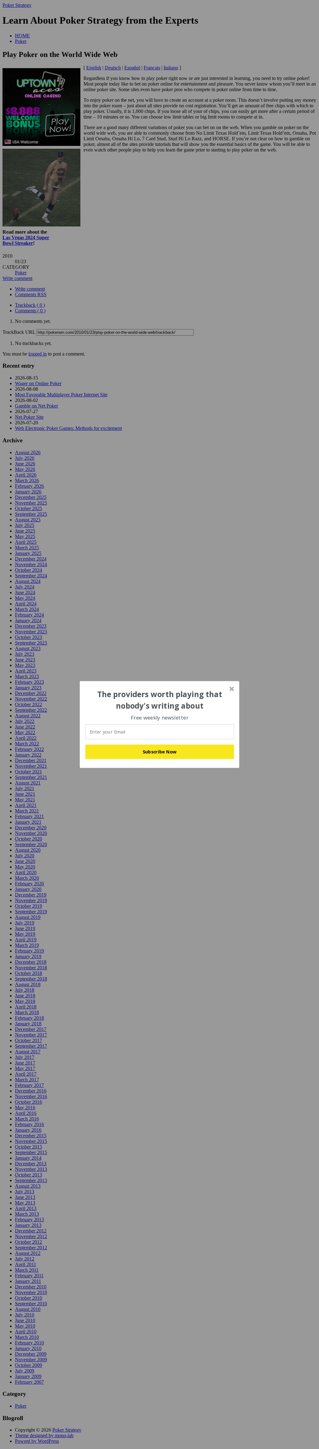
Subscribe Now (160, 751)
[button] (159, 700)
